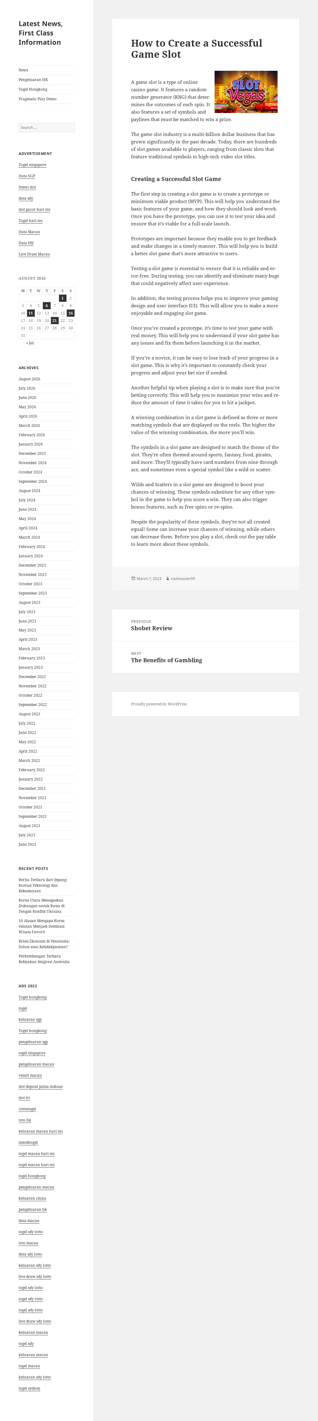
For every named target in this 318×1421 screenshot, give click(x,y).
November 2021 (33, 797)
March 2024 (29, 537)
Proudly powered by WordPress (159, 704)
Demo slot (27, 187)
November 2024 (33, 462)
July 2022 (27, 723)
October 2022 (30, 695)
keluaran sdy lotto (35, 1377)
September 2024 (33, 481)
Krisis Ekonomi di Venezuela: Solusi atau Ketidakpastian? (44, 944)
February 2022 (32, 769)
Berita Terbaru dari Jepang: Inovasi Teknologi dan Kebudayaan (43, 885)
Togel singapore (32, 164)
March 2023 (29, 648)
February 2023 (32, 658)
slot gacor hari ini (34, 209)
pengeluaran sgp (33, 1041)
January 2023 (31, 667)
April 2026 (28, 416)
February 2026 (32, 434)
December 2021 (32, 788)
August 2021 (29, 825)
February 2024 (32, 546)
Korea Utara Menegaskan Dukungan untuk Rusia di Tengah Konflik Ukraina (42, 906)
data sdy (26, 198)
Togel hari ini (31, 220)
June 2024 (27, 509)
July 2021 (27, 835)
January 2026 (31, 444)
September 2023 (33, 593)
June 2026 (27, 397)
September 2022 (33, 704)
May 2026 (27, 407)
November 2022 (33, 686)
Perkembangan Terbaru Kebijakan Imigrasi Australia (44, 958)
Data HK (26, 243)
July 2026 (27, 388)
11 (31, 313)
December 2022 (32, 676)
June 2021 (27, 844)
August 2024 (29, 490)
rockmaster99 (183, 578)
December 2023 (32, 565)
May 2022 (27, 741)
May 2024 (27, 518)
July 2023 (27, 611)
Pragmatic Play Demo (38, 99)
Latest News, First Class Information (41, 33)
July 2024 (27, 500)
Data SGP (27, 176)
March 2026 (29, 425)
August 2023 (29, 602)
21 (54, 320)
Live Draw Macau (34, 254)
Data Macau (29, 231)
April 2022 (28, 751)
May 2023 (27, 630)
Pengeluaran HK (33, 79)
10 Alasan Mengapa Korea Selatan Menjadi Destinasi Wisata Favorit (42, 926)
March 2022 (29, 760)
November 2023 (33, 574)
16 (71, 313)
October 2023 (30, 583)
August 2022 (29, 714)
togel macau (29, 1366)
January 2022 (31, 779)
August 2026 (29, 379)
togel (23, 1008)
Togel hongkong (33, 997)
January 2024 (31, 556)
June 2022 (27, 732)
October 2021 (30, 807)
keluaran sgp (30, 1019)
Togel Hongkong (33, 89)
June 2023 (27, 621)
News (23, 70)
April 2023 (28, 639)
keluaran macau (33, 1354)
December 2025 (32, 453)
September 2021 (33, 816)
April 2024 (28, 528)
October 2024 (30, 472)
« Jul (30, 343)
